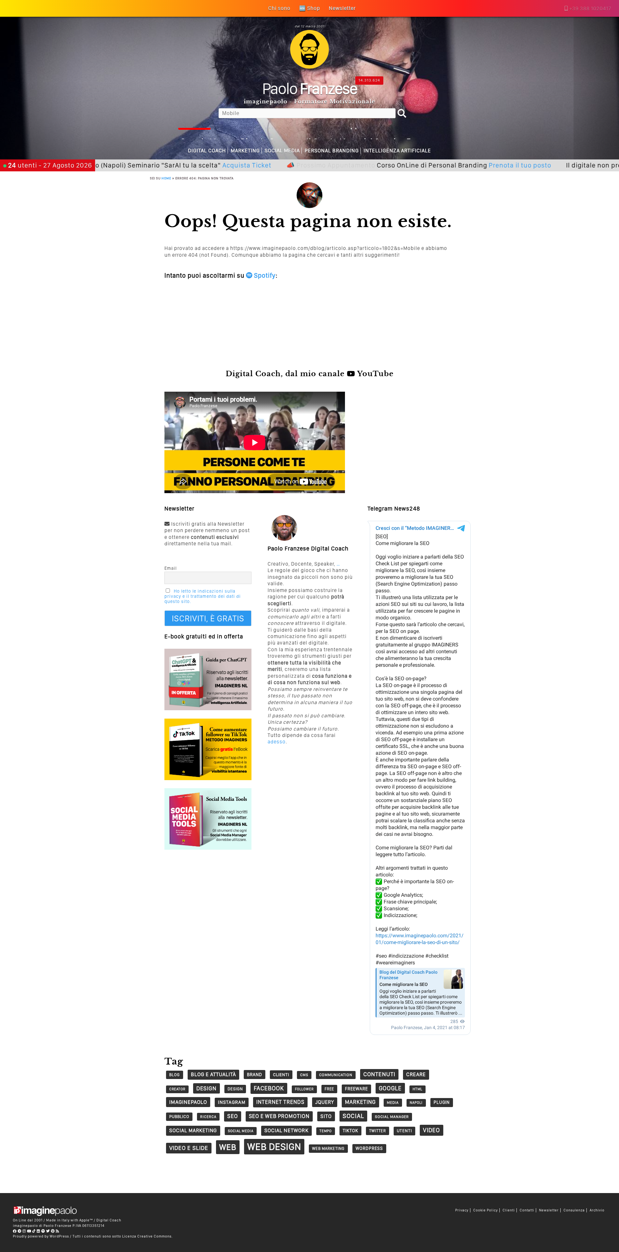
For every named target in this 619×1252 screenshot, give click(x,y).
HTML (417, 1089)
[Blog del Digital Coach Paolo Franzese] (309, 67)
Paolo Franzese (58, 1225)
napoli (416, 1103)
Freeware (356, 1088)
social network (286, 1130)
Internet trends (280, 1102)
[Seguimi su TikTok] (34, 1231)
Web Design (274, 1146)
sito (326, 1116)
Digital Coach (207, 151)
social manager (392, 1116)
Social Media (282, 151)
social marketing (193, 1130)
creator (177, 1089)
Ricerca (208, 1116)
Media (393, 1102)
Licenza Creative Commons (147, 1236)
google (390, 1088)
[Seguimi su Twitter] (48, 1231)
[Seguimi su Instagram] (24, 1231)
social (353, 1116)
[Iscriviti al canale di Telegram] (20, 1231)
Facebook (269, 1088)
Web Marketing (328, 1148)
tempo (325, 1131)
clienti (281, 1074)
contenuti (379, 1074)
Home (166, 178)
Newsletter (549, 1210)
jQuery (324, 1102)
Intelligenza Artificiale (397, 151)
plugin (442, 1102)
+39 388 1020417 (590, 8)
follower (304, 1089)
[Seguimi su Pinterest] (53, 1231)
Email (170, 568)
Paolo (309, 88)
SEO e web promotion (279, 1116)
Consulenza (574, 1210)
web (227, 1147)
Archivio (597, 1210)
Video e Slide (188, 1147)
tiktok (350, 1130)
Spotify (264, 275)
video (431, 1130)
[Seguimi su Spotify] (43, 1231)
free (329, 1088)
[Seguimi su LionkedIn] (38, 1231)
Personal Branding (332, 151)
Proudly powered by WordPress (41, 1236)
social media (240, 1131)
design (206, 1088)
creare (416, 1074)
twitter (377, 1130)
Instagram (231, 1102)
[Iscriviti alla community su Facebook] (15, 1231)
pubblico (179, 1116)
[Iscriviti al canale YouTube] (29, 1231)
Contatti (527, 1210)
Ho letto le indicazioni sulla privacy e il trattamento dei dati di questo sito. (202, 596)
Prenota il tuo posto (464, 165)
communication (335, 1075)
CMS (304, 1075)
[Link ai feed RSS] (57, 1231)
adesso (277, 742)
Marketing (245, 151)
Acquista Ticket (191, 165)
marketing (360, 1102)
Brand (254, 1074)
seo (232, 1116)
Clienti (509, 1210)
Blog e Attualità (213, 1074)
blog (174, 1074)
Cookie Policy (485, 1210)
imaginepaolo (188, 1102)
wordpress (369, 1148)
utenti (404, 1130)
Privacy (461, 1210)
